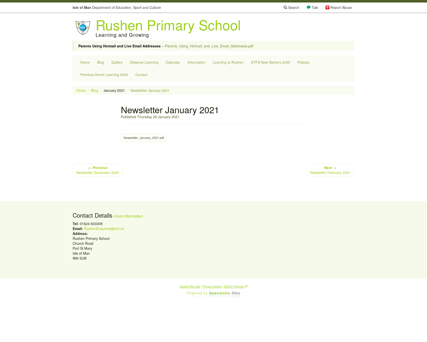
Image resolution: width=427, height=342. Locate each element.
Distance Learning (144, 62)
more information (128, 216)
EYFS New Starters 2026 (270, 62)
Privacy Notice (212, 286)
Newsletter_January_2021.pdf (144, 137)
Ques (224, 292)
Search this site (190, 286)
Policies (303, 62)
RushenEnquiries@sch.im (104, 228)
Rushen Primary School (168, 24)
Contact (141, 74)
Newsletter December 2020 (97, 170)
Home (85, 62)
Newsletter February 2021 (330, 170)
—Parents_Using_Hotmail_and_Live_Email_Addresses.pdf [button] (165, 45)
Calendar (173, 62)
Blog (100, 62)
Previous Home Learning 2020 (104, 74)
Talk (315, 7)
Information (196, 62)
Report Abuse (341, 7)
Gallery (117, 62)
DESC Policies (234, 286)
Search (293, 7)
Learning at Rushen (228, 62)
